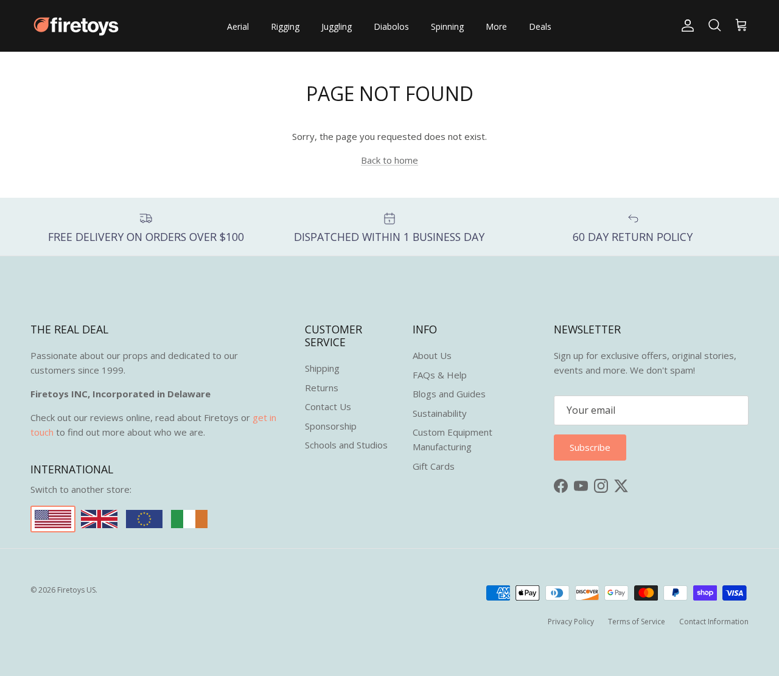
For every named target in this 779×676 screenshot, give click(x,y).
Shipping (322, 368)
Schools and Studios (346, 445)
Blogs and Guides (449, 394)
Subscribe (590, 447)
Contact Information (714, 621)
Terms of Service (636, 621)
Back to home (389, 160)
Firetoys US (76, 590)
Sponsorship (331, 426)
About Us (432, 355)
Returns (321, 388)
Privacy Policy (571, 621)
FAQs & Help (440, 375)
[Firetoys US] (76, 26)
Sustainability (440, 413)
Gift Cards (434, 466)
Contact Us (328, 406)
